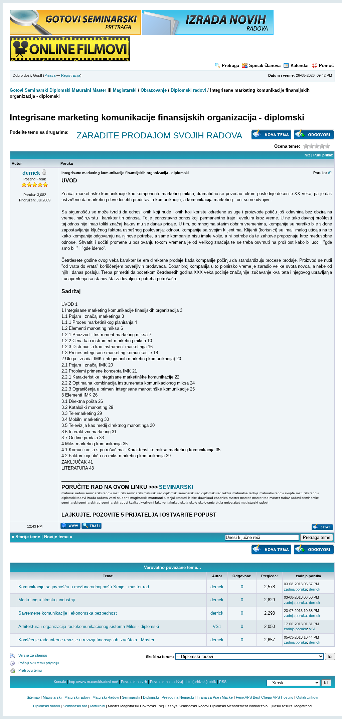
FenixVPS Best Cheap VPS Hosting (264, 697)
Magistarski (125, 90)
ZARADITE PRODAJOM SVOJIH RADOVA (159, 135)
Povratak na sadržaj (166, 682)
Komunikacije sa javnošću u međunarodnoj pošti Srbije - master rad (83, 586)
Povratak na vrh (134, 682)
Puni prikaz (323, 155)
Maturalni (81, 90)
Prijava (49, 75)
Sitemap (33, 697)
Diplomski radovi (188, 90)
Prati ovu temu (30, 670)
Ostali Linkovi (307, 697)
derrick (31, 173)
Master (99, 90)
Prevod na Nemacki (178, 697)
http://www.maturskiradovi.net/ (93, 682)
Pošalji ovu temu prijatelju (38, 663)
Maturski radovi (77, 697)
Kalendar (300, 65)
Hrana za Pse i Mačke (215, 697)
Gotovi (17, 90)
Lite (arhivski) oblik (201, 682)
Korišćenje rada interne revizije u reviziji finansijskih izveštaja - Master (86, 639)
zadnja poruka (295, 589)
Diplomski (59, 90)
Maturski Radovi (106, 697)
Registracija (70, 75)
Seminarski (36, 90)
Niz (307, 155)
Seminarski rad (75, 706)
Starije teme (27, 536)
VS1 (217, 626)
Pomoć (326, 65)
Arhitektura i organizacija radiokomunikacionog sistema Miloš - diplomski (88, 626)
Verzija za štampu (32, 655)
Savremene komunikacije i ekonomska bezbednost (67, 613)
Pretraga (230, 65)
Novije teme (56, 536)
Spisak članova (265, 65)
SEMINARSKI (176, 487)
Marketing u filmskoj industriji (46, 599)
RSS (222, 682)
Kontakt (60, 682)
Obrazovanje (154, 90)
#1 (330, 173)
